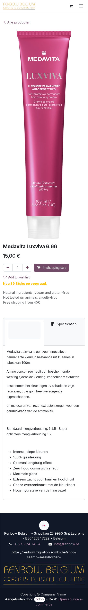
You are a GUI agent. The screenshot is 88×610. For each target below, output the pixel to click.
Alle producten (18, 22)
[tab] (24, 333)
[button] (51, 268)
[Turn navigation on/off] (81, 6)
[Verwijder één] (8, 267)
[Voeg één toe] (27, 267)
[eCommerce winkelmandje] (71, 6)
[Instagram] (44, 525)
